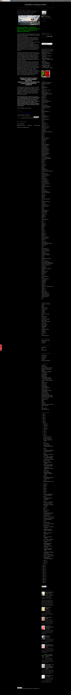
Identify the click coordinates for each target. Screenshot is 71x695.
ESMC (43, 167)
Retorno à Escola (46, 510)
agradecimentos (44, 87)
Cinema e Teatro (44, 124)
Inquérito (43, 202)
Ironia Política (44, 206)
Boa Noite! (45, 485)
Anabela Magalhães (35, 4)
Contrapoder (43, 130)
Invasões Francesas (45, 205)
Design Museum (44, 376)
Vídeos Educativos (45, 292)
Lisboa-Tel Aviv (44, 317)
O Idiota (44, 452)
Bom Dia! (44, 486)
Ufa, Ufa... (45, 500)
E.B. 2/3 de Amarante (45, 157)
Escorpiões (43, 164)
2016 (44, 569)
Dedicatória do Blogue (45, 138)
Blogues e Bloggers (45, 111)
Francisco (43, 359)
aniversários (43, 97)
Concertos (43, 129)
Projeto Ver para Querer (45, 264)
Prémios (43, 259)
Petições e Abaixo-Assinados (46, 243)
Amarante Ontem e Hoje (45, 90)
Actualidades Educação (45, 83)
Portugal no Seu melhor (45, 254)
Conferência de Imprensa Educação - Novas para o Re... (47, 530)
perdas (43, 240)
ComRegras (43, 310)
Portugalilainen (44, 326)
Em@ (42, 315)
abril (44, 435)
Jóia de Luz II (44, 214)
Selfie (42, 277)
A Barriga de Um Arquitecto (46, 303)
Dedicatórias (44, 139)
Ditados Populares (44, 154)
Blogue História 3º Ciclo (45, 52)
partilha (43, 235)
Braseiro (44, 508)
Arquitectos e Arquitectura (46, 101)
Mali (42, 221)
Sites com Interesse (45, 405)
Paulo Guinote (44, 322)
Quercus (43, 401)
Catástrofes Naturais (45, 119)
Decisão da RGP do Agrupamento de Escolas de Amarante (48, 627)
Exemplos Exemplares (45, 174)
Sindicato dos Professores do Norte (47, 404)
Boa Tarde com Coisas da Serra (48, 459)
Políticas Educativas (45, 249)
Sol (42, 406)
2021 (44, 421)
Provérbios (43, 266)
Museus (43, 230)
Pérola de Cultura (44, 324)
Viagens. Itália (44, 291)
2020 (44, 422)
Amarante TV (44, 365)
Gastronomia (44, 190)
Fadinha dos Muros (46, 515)
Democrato (43, 312)
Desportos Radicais (45, 148)
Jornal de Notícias (44, 391)
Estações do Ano (44, 169)
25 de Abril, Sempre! (46, 460)
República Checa (44, 271)
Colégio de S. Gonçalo (45, 126)
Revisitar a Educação (45, 329)
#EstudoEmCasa (46, 525)
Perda (44, 535)
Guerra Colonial (44, 385)
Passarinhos (45, 511)
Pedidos (43, 239)
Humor (43, 197)
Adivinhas (43, 86)
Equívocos (43, 162)
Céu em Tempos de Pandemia (48, 539)
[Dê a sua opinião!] (35, 117)
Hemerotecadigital (44, 386)
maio (44, 434)
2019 (44, 565)
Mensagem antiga (37, 125)
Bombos (43, 112)
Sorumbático (44, 331)
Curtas (43, 135)
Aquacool (43, 98)
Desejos (43, 143)
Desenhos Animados (45, 144)
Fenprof (43, 381)
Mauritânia (43, 225)
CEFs (42, 121)
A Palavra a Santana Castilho (48, 554)
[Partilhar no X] (36, 117)
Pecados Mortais (44, 238)
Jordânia (43, 215)
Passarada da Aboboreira (47, 438)
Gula (42, 193)
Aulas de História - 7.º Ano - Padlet (47, 49)
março (45, 560)
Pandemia (43, 234)
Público (43, 400)
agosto (45, 429)
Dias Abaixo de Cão (45, 149)
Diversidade (43, 155)
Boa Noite (45, 448)
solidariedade (44, 280)
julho (44, 431)
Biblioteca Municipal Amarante (46, 369)
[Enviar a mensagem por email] (34, 117)
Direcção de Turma (45, 150)
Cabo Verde (43, 115)
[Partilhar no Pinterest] (38, 117)
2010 (44, 578)
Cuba (42, 134)
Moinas (43, 229)
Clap (42, 348)
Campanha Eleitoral (45, 116)
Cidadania (43, 122)
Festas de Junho (44, 182)
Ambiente (43, 91)
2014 (44, 572)
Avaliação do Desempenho (46, 106)
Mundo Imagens (44, 320)
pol (42, 247)
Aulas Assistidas (44, 105)
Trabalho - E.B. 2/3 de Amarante (47, 286)
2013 (44, 573)
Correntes (43, 311)
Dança (43, 136)
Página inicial (30, 125)
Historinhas (43, 195)
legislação (43, 216)
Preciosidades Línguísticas (46, 258)
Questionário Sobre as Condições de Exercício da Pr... (48, 446)
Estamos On (45, 507)
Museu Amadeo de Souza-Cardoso (47, 395)
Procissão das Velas (46, 522)
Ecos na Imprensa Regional (46, 158)
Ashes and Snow (44, 366)
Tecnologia (43, 281)
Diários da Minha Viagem (46, 340)
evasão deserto (44, 173)
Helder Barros (44, 347)
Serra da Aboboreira (45, 278)
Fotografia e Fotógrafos (45, 186)
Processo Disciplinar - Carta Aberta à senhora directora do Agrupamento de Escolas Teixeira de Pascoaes (49, 666)
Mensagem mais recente (21, 125)
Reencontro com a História (46, 268)
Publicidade (43, 267)
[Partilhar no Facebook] (37, 117)
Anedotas (43, 96)
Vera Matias (43, 342)
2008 (44, 581)
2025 (44, 415)
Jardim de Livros (44, 316)
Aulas (42, 103)
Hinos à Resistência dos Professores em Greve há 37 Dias (49, 645)
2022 (44, 419)
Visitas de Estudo (44, 296)
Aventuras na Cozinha (45, 107)
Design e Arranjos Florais (47, 436)
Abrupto (43, 305)
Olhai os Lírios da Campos (46, 321)
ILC (42, 200)
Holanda (43, 196)
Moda (42, 228)
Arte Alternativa (44, 102)
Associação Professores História (47, 367)
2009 (44, 579)
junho (45, 432)
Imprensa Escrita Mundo (45, 387)
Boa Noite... (45, 496)
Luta (42, 220)
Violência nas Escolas (45, 295)
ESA (42, 163)
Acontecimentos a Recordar (46, 82)
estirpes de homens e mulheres (47, 171)
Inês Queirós (44, 341)
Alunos (43, 88)
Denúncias (43, 140)
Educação (43, 159)
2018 (44, 566)
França (43, 187)
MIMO (43, 226)
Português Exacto (44, 399)
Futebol (43, 188)
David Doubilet (44, 375)
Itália (42, 207)
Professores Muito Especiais (46, 262)
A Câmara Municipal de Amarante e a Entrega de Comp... (47, 473)
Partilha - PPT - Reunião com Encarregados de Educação (48, 655)
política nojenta (44, 248)
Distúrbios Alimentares (45, 153)
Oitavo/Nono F (44, 358)
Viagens (43, 290)
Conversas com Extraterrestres (47, 131)
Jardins (43, 209)
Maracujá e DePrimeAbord (46, 360)
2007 (44, 582)
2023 (44, 418)
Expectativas (44, 176)
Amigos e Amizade (45, 92)
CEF (42, 120)
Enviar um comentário (20, 123)
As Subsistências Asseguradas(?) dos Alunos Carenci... (48, 468)
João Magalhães (44, 211)
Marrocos (43, 224)
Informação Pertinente (45, 201)
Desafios (43, 141)
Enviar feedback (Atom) (25, 127)
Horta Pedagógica (46, 443)
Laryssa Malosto (44, 355)
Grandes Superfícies (45, 191)
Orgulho (43, 233)
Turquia (43, 287)
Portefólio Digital (44, 61)
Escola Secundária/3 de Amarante (47, 380)
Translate (49, 45)
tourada (43, 283)
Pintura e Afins (44, 244)
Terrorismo (43, 282)
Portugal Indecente (45, 253)
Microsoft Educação (45, 392)
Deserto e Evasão (44, 145)
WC (42, 297)
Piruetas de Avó (44, 325)
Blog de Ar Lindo (44, 307)
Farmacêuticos (44, 178)
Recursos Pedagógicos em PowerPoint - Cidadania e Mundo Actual (47, 59)
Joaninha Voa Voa (44, 210)
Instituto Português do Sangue (46, 390)
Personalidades (44, 242)
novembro (45, 425)
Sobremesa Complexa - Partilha (48, 523)
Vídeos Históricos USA (45, 409)
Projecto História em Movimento (47, 263)
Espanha (43, 168)
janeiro (45, 563)
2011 (44, 576)
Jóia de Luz (43, 212)
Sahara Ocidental (44, 276)
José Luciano (44, 356)
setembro (45, 428)
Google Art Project (44, 382)
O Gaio (44, 442)
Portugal (43, 252)
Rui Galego (43, 330)
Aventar (43, 306)
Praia (42, 257)
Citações (43, 125)
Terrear (43, 334)
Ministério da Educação (45, 394)
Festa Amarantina (44, 181)
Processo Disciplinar (45, 261)
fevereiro (45, 561)
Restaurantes (44, 272)
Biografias (43, 370)
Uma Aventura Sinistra (45, 335)
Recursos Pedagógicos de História (47, 67)
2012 (44, 575)
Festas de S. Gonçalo (45, 183)
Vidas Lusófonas (44, 408)
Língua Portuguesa (45, 219)
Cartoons (43, 117)
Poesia (43, 245)
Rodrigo (43, 273)
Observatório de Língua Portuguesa (47, 396)
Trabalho (43, 285)
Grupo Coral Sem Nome (45, 192)
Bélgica (43, 110)
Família (43, 177)
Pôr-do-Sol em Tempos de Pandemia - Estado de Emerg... (47, 549)
